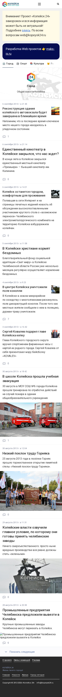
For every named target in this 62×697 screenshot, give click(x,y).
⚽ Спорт (21, 63)
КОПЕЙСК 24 (7, 668)
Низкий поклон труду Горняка (25, 453)
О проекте (7, 660)
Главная (6, 675)
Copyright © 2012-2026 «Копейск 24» (18, 683)
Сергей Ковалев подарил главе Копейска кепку (24, 333)
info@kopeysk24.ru (45, 683)
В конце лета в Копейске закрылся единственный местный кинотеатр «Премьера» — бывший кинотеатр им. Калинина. (25, 165)
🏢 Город (7, 63)
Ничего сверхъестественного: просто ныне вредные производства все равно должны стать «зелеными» (29, 550)
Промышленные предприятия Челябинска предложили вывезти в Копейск (30, 614)
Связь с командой (22, 660)
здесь (26, 30)
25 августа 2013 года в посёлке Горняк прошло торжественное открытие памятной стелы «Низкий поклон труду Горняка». (29, 462)
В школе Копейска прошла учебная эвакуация (30, 378)
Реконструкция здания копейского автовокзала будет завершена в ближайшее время (24, 112)
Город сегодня (37, 675)
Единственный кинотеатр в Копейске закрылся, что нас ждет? (30, 151)
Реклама (36, 660)
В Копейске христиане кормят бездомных (26, 250)
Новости (16, 675)
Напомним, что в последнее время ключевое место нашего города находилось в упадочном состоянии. (30, 125)
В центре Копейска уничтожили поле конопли (24, 288)
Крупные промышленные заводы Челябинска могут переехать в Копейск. (27, 626)
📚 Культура (37, 63)
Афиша (25, 675)
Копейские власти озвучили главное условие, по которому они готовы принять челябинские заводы (29, 534)
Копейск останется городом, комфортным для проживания (23, 193)
